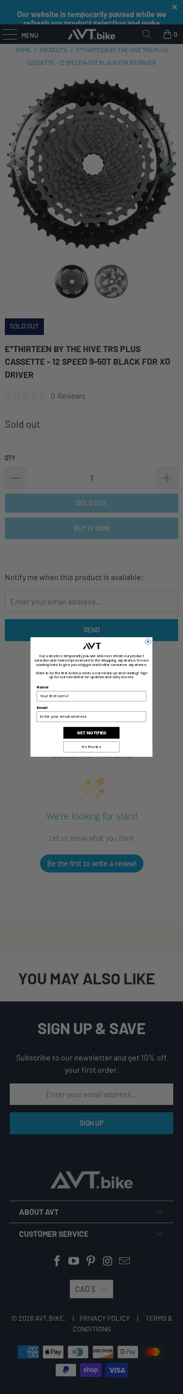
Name (42, 687)
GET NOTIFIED (91, 732)
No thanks (91, 746)
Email (42, 707)
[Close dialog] (148, 642)
